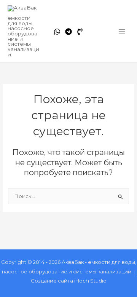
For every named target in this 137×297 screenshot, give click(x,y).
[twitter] (68, 31)
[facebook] (57, 31)
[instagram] (79, 31)
